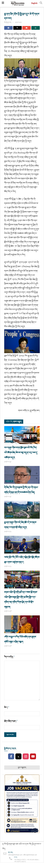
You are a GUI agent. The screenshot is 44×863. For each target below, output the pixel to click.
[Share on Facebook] (8, 28)
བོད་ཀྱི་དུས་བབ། (7, 22)
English (34, 3)
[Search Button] (41, 3)
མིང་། (6, 707)
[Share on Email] (26, 28)
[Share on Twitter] (17, 28)
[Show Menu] (3, 3)
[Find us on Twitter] (18, 756)
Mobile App (9, 441)
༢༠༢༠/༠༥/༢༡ (18, 22)
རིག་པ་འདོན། (9, 656)
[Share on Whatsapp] (35, 28)
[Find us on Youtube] (33, 756)
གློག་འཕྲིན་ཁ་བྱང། (11, 721)
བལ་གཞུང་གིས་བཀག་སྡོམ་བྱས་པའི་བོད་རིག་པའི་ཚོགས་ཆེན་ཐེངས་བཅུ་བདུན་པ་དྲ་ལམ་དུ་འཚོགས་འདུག (21, 452)
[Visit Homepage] (18, 3)
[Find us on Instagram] (26, 756)
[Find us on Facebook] (11, 756)
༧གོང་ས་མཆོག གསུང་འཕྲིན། (11, 630)
